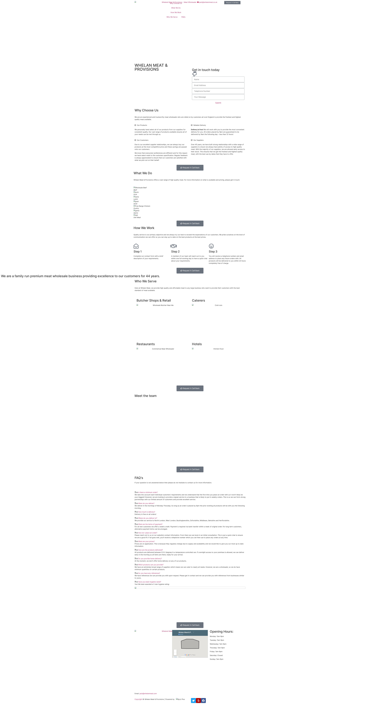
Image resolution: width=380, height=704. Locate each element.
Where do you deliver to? (147, 518)
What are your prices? (146, 541)
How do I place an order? (147, 533)
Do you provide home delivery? (150, 559)
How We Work (176, 12)
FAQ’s (183, 17)
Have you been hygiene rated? (149, 582)
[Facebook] (203, 700)
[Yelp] (198, 700)
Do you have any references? (149, 573)
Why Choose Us (176, 3)
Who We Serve (172, 17)
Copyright (138, 699)
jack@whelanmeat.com (148, 693)
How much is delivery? (146, 512)
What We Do (176, 8)
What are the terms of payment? (150, 524)
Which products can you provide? (150, 565)
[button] (190, 492)
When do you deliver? (146, 503)
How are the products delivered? (150, 550)
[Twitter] (193, 700)
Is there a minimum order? (148, 492)
